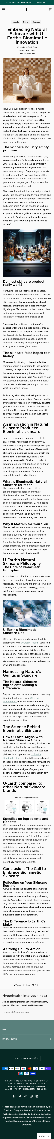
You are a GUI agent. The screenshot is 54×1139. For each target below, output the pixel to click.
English (42, 1136)
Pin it (36, 985)
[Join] (48, 1012)
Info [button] (5, 1029)
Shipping (40, 1086)
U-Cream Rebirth (30, 642)
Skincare (36, 22)
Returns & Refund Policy (21, 1086)
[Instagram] (31, 1096)
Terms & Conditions (17, 1083)
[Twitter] (19, 1096)
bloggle (16, 22)
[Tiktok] (25, 1096)
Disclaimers (29, 1089)
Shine (25, 22)
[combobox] (44, 1136)
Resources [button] (9, 1039)
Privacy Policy (37, 1083)
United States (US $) (25, 1058)
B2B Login (42, 1089)
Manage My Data (12, 1089)
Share (28, 985)
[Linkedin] (37, 1096)
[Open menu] (6, 9)
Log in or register (38, 1081)
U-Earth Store (14, 1081)
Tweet (18, 985)
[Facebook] (14, 1096)
